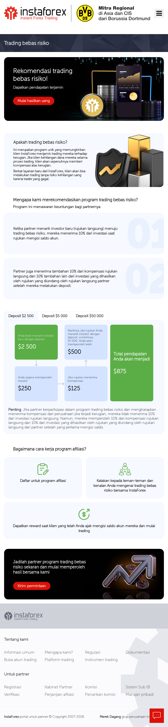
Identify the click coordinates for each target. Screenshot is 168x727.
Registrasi (12, 686)
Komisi (91, 686)
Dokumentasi (138, 652)
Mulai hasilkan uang (34, 100)
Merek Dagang (110, 717)
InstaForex (11, 717)
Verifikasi (11, 694)
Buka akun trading (20, 659)
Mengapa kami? (59, 652)
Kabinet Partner (59, 686)
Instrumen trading (101, 659)
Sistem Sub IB (138, 686)
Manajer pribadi (140, 694)
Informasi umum (19, 652)
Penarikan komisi (100, 694)
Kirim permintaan (32, 586)
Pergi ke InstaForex (27, 27)
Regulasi (92, 652)
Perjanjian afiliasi (59, 694)
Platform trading (59, 659)
